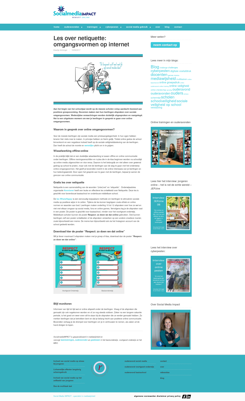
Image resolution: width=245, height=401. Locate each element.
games (171, 75)
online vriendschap (158, 89)
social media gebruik (137, 26)
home (56, 26)
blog (167, 26)
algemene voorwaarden (145, 396)
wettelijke (89, 145)
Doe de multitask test (62, 386)
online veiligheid (179, 86)
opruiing (169, 90)
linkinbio (176, 75)
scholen (167, 97)
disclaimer (162, 396)
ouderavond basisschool (135, 372)
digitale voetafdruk (180, 71)
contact (178, 26)
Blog (155, 66)
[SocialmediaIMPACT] (74, 17)
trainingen (92, 26)
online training (164, 86)
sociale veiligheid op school (169, 102)
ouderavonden (71, 26)
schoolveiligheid (163, 100)
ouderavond (181, 89)
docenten (159, 74)
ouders (177, 93)
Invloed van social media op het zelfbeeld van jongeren (67, 379)
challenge (163, 67)
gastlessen (95, 340)
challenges (173, 67)
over (158, 26)
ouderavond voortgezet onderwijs (139, 366)
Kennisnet (69, 190)
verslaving (156, 107)
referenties (164, 372)
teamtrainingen (67, 340)
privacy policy (174, 396)
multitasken (181, 79)
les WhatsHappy (64, 198)
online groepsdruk (169, 82)
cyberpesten (111, 26)
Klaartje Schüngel (60, 50)
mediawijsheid (163, 78)
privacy (186, 94)
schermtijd (155, 97)
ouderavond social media (136, 361)
